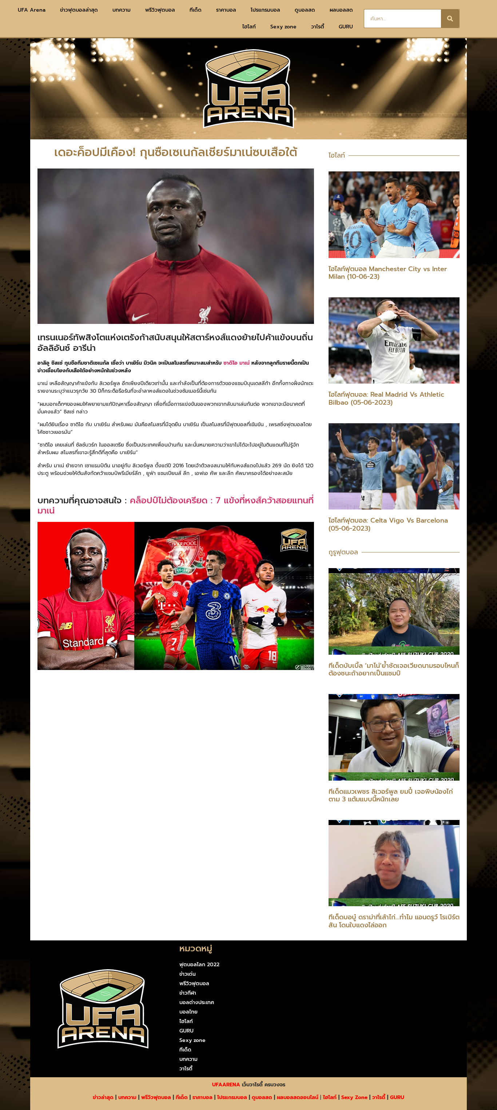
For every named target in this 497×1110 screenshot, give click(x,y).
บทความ (121, 10)
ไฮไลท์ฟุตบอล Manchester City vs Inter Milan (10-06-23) (388, 273)
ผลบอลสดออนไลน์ (297, 1097)
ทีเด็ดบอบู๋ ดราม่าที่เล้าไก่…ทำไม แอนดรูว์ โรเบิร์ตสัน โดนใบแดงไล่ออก (394, 921)
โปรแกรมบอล (265, 10)
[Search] (450, 18)
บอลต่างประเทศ (196, 1002)
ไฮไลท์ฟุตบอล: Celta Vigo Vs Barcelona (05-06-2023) (388, 524)
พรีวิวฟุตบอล (160, 10)
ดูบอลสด (305, 10)
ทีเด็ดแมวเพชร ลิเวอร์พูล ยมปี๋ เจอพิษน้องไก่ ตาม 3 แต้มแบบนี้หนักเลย (391, 795)
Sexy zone (283, 27)
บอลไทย (188, 1012)
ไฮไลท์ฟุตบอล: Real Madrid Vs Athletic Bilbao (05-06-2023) (386, 398)
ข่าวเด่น (187, 974)
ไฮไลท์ (249, 27)
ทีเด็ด (196, 10)
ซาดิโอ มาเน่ (236, 363)
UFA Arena (31, 10)
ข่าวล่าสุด (103, 1097)
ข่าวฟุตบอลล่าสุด (79, 10)
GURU (346, 27)
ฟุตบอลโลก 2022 (199, 964)
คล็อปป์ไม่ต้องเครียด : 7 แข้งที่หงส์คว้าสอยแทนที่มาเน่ (175, 506)
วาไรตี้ (317, 27)
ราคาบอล (226, 10)
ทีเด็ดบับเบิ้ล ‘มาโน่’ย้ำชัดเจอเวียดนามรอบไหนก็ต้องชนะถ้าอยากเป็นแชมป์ (394, 670)
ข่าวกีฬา (187, 993)
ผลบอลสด (341, 10)
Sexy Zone (354, 1097)
